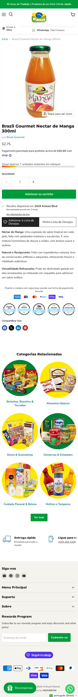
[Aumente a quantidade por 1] (33, 182)
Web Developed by (39, 690)
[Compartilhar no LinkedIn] (18, 328)
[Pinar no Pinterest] (25, 328)
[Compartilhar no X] (11, 328)
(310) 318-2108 (67, 542)
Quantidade (8, 174)
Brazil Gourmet (15, 137)
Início (5, 39)
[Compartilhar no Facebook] (4, 328)
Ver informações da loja (18, 214)
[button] (63, 695)
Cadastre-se (59, 637)
